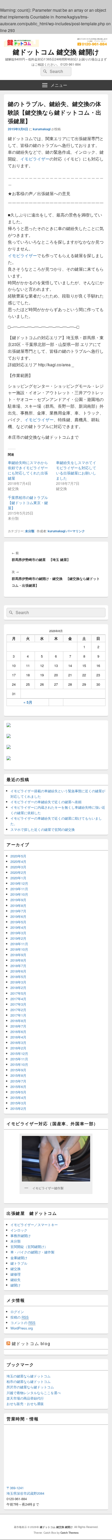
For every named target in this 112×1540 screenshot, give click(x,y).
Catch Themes (69, 1533)
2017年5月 (18, 993)
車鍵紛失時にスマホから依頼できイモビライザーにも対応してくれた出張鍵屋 (28, 470)
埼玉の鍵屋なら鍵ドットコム (29, 1376)
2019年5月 (18, 921)
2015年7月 (18, 1081)
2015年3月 (18, 1102)
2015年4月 (18, 1097)
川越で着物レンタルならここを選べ (34, 1392)
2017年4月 (18, 998)
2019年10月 (19, 894)
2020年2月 (18, 872)
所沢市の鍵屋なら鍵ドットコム (30, 1386)
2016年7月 (18, 1026)
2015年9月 (18, 1069)
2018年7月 (18, 965)
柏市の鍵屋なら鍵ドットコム (29, 1381)
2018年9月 (18, 954)
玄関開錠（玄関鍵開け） (29, 1246)
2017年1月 (18, 1015)
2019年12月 (19, 883)
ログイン (17, 1311)
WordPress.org (21, 1328)
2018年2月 (18, 987)
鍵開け (15, 1285)
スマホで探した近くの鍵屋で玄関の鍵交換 (42, 829)
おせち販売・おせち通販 (25, 1403)
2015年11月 (19, 1058)
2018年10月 (19, 949)
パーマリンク (75, 531)
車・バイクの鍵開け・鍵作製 (32, 1252)
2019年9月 (18, 899)
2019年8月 (18, 905)
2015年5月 (18, 1092)
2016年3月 (18, 1042)
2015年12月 (19, 1053)
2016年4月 (18, 1037)
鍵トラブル (18, 1263)
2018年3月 (18, 982)
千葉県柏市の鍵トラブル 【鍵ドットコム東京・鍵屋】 (30, 502)
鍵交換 (15, 1268)
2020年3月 (18, 866)
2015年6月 (18, 1086)
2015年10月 (19, 1064)
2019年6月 (18, 916)
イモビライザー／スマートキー (34, 1224)
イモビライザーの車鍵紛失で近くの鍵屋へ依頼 (46, 801)
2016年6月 (18, 1031)
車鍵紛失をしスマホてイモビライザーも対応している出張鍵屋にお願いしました (76, 470)
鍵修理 (15, 1274)
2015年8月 (18, 1075)
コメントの (22, 1322)
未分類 (29, 531)
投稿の (19, 1317)
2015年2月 (18, 1108)
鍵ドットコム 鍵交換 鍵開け (56, 52)
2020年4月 (18, 861)
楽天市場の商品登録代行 (25, 1398)
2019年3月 (18, 932)
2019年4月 (18, 927)
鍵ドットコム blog (31, 1343)
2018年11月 (19, 943)
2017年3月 (18, 1004)
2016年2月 (18, 1048)
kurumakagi (42, 129)
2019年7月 (18, 910)
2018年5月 (18, 976)
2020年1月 (18, 877)
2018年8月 (18, 960)
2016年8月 (18, 1020)
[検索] (44, 71)
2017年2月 (18, 1009)
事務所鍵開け (20, 1235)
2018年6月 (18, 971)
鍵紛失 (15, 1279)
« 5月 (27, 702)
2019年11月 (19, 888)
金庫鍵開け (18, 1257)
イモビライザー (34, 159)
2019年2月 (18, 938)
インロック (18, 1230)
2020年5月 (18, 856)
